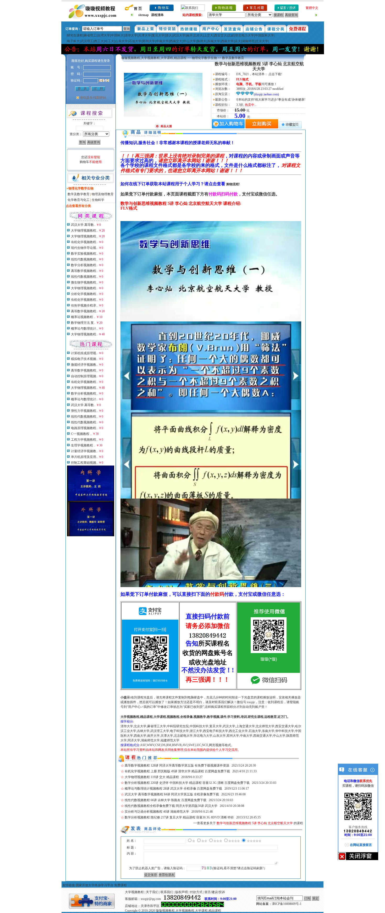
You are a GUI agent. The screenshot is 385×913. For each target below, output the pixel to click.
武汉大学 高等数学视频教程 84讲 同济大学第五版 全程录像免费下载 (172, 794)
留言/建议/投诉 (215, 892)
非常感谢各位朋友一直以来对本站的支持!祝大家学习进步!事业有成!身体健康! (236, 99)
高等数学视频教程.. (84, 271)
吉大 (238, 41)
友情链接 (68, 885)
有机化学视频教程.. (84, 242)
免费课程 (120, 885)
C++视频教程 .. (81, 434)
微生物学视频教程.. (84, 282)
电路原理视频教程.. (84, 428)
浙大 (169, 35)
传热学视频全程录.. (84, 305)
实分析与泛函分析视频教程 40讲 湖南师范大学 (157, 811)
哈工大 (109, 41)
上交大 (208, 35)
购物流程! (233, 184)
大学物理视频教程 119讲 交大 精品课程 (152, 777)
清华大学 (131, 35)
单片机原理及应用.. (84, 457)
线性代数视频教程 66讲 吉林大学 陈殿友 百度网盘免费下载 (165, 800)
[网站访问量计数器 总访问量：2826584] (192, 906)
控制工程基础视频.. (84, 462)
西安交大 (220, 35)
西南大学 (227, 41)
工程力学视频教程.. (84, 439)
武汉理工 (87, 41)
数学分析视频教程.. (84, 265)
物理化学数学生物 (204, 58)
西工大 (99, 41)
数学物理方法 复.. (83, 323)
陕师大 (201, 41)
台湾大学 (103, 35)
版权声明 (181, 892)
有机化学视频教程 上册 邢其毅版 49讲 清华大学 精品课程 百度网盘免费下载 (177, 771)
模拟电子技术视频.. (84, 359)
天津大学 (144, 35)
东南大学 (213, 41)
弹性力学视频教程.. (84, 411)
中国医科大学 (264, 35)
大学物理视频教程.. (84, 230)
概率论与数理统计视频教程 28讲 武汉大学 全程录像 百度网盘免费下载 (173, 788)
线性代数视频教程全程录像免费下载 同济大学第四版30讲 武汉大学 (171, 806)
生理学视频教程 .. (83, 445)
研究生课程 (75, 35)
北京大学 (262, 41)
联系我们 (167, 892)
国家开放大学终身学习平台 (94, 885)
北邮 (231, 35)
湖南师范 (248, 41)
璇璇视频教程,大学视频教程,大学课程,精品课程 (153, 58)
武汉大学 (179, 35)
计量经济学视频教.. (84, 451)
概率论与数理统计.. (84, 328)
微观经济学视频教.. (84, 365)
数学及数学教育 (79, 194)
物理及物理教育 (103, 194)
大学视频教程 (134, 892)
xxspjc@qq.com (151, 899)
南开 (189, 35)
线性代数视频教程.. (84, 259)
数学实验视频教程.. (84, 253)
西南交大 (176, 41)
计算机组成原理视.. (84, 353)
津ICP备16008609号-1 (286, 904)
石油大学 (135, 41)
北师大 (198, 35)
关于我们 (152, 892)
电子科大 (73, 41)
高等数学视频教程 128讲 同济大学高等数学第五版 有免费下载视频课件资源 (177, 765)
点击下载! (275, 74)
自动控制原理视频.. (84, 376)
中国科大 (117, 35)
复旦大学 (158, 35)
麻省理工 (90, 35)
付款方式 (196, 892)
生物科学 (98, 200)
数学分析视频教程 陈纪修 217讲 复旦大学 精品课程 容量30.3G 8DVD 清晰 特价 (179, 817)
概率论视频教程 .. (83, 317)
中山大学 (189, 41)
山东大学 (121, 41)
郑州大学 (148, 41)
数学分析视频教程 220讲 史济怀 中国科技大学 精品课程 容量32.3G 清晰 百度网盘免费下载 (187, 783)
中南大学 (162, 41)
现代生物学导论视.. (84, 248)
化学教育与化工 (79, 200)
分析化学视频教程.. (84, 294)
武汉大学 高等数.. (83, 225)
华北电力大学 (244, 35)
